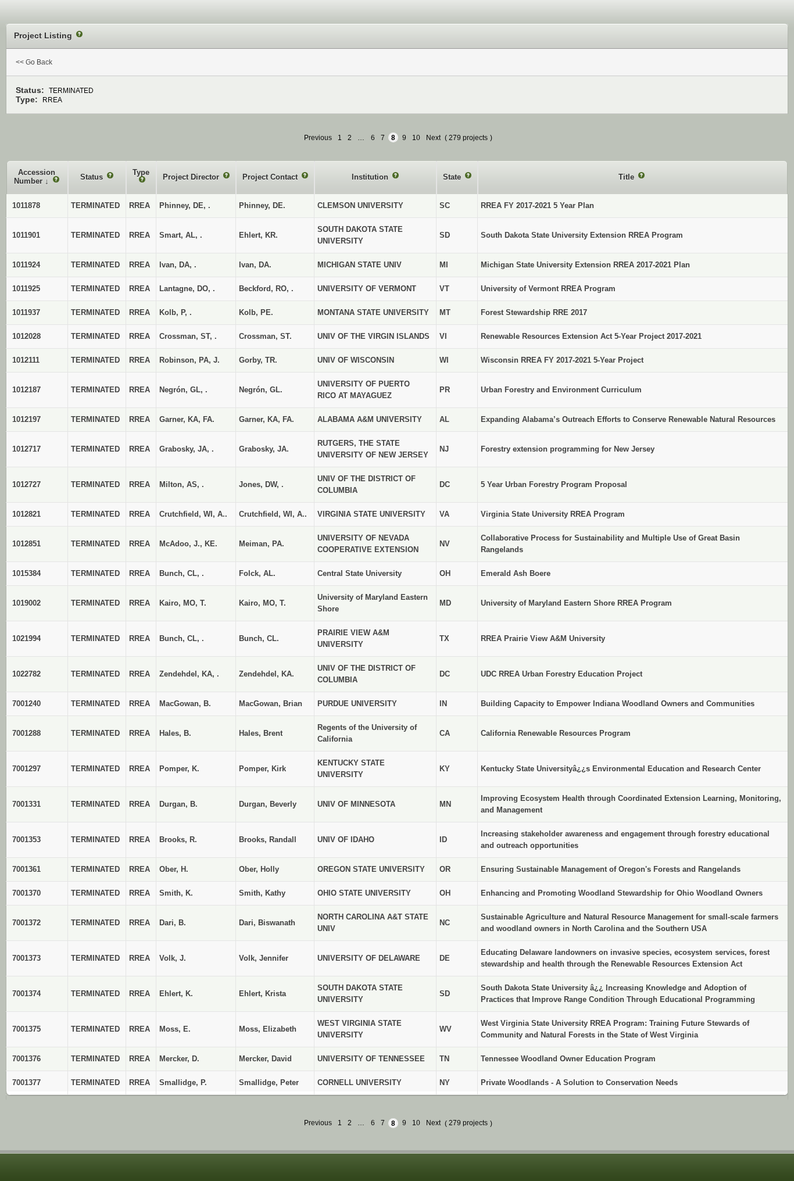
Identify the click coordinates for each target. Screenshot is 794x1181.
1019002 (26, 603)
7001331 (26, 804)
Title (627, 177)
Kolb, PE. (256, 312)
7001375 (26, 1029)
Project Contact (271, 177)
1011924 (26, 264)
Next (433, 138)
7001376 (26, 1058)
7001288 (26, 733)
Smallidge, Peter (269, 1082)
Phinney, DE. (262, 205)
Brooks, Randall (267, 839)
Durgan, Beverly (267, 804)
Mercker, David (265, 1058)
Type (141, 172)
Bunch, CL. (259, 638)
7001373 (26, 958)
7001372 (26, 922)
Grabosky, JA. (264, 449)
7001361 (26, 869)
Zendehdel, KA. (266, 674)
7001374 (26, 993)
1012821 (26, 514)
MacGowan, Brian (270, 703)
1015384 (26, 573)
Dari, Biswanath (267, 922)
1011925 (26, 288)
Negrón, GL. (260, 389)
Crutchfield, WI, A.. (273, 514)
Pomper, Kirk (262, 768)
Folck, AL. (257, 573)
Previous (318, 138)
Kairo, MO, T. (262, 603)
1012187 (26, 389)
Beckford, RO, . (266, 288)
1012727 (26, 484)
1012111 (26, 360)
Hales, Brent (260, 733)
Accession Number (34, 177)
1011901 (26, 235)
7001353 (26, 839)
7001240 (26, 703)
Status (92, 177)
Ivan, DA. (255, 264)
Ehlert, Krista (262, 993)
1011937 (26, 312)
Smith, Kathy (262, 893)
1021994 (26, 638)
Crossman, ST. (265, 336)
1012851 (26, 543)
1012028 (26, 336)
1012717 (26, 449)
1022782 (26, 674)
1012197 (26, 419)
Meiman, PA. (261, 543)
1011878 (26, 205)
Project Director (192, 177)
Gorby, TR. (258, 360)
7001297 (26, 768)
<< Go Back (34, 62)
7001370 (26, 893)
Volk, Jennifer (263, 958)
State (453, 177)
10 (416, 138)
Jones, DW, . (261, 484)
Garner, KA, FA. (266, 419)
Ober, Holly (259, 869)
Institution (371, 177)
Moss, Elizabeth (267, 1029)
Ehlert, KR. (258, 235)
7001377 (26, 1082)
